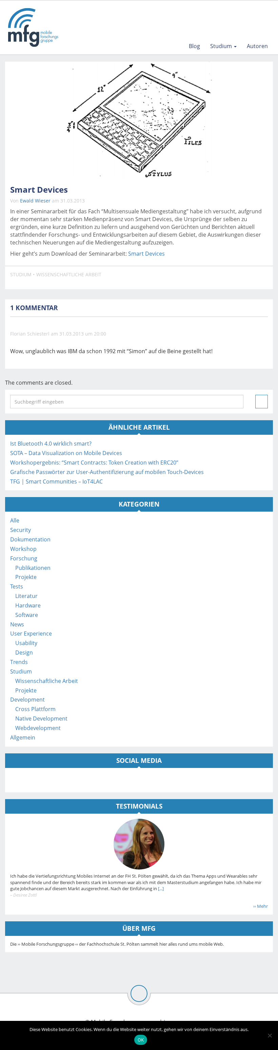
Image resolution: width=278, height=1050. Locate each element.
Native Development (41, 718)
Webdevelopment (38, 728)
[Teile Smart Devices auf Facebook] (229, 277)
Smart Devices (146, 253)
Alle (14, 520)
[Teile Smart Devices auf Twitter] (245, 277)
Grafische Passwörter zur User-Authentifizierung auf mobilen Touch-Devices (107, 472)
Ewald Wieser (35, 200)
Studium (221, 46)
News (17, 624)
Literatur (26, 596)
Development (27, 699)
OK (141, 1040)
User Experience (31, 633)
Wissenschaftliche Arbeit (68, 274)
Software (26, 615)
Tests (16, 586)
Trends (19, 662)
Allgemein (22, 737)
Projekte (26, 577)
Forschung (23, 558)
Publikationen (33, 568)
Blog (194, 46)
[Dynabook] (139, 120)
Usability (26, 643)
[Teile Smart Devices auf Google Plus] (261, 277)
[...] (160, 888)
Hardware (28, 605)
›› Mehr (260, 906)
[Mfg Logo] (32, 27)
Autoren (257, 46)
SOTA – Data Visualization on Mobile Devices (66, 453)
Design (24, 652)
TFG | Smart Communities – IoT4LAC (56, 481)
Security (20, 530)
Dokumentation (30, 539)
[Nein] (269, 1035)
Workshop (23, 549)
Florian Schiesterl (29, 333)
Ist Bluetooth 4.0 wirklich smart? (51, 443)
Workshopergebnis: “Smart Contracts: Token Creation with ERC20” (94, 462)
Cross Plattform (35, 709)
